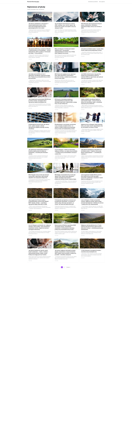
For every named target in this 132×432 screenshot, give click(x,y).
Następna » (68, 267)
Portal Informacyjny (33, 1)
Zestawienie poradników (93, 1)
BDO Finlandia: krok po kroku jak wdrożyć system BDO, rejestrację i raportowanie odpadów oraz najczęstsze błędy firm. (39, 176)
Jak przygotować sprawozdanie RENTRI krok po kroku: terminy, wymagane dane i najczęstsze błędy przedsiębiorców (40, 101)
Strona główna (102, 1)
